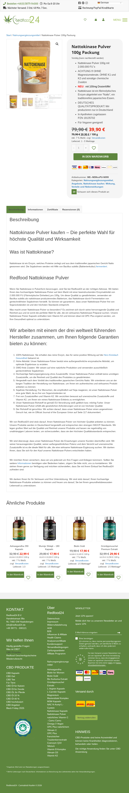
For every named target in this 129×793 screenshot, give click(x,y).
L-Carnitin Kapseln (56, 692)
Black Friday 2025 (15, 708)
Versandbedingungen (57, 647)
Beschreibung (16, 209)
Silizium (51, 746)
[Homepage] (19, 19)
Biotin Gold (52, 676)
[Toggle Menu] (124, 19)
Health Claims (54, 637)
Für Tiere (10, 682)
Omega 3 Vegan (55, 723)
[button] (57, 44)
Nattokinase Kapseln (57, 711)
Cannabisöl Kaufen (27, 785)
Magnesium (53, 695)
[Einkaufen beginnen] (97, 19)
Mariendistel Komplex (58, 698)
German (104, 3)
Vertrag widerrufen (86, 717)
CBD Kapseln (13, 673)
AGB (49, 628)
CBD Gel (10, 676)
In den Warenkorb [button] (15, 574)
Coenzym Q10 (54, 743)
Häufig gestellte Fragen (18, 646)
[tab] (16, 209)
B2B (49, 631)
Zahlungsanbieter (56, 650)
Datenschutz (53, 618)
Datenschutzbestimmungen (104, 664)
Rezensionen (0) (71, 209)
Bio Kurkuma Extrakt (57, 679)
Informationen (35, 209)
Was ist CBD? (13, 649)
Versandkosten (98, 138)
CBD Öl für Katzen (15, 686)
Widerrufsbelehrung (57, 625)
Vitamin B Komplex (56, 749)
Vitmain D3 (52, 752)
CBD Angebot (13, 705)
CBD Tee (10, 679)
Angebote (77, 183)
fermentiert (101, 266)
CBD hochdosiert (14, 702)
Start (8, 35)
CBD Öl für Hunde (15, 689)
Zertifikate (52, 209)
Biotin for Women (55, 672)
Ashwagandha (54, 669)
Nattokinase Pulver (56, 714)
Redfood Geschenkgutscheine (21, 655)
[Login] (104, 19)
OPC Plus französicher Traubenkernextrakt (57, 736)
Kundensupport (54, 644)
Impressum (52, 621)
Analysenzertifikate (56, 641)
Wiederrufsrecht (14, 659)
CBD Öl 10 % (12, 695)
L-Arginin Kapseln (56, 688)
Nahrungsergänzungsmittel (26, 35)
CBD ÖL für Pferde (15, 692)
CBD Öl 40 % (12, 698)
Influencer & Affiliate (57, 634)
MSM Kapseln (54, 701)
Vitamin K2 (52, 755)
